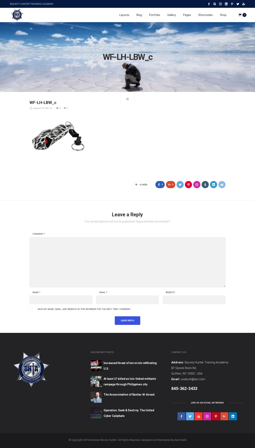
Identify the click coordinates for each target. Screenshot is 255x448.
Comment (38, 234)
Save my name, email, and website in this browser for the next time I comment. (84, 309)
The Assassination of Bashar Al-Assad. (129, 394)
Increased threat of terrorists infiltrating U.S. (130, 365)
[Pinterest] (232, 3)
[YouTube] (243, 3)
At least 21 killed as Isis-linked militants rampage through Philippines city (130, 381)
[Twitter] (238, 3)
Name (36, 293)
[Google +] (215, 3)
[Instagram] (220, 3)
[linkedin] (233, 416)
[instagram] (207, 416)
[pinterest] (216, 416)
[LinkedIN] (226, 3)
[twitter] (190, 416)
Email (103, 293)
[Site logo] (17, 15)
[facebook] (181, 416)
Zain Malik (181, 439)
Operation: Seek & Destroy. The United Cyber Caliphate (129, 413)
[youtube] (199, 416)
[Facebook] (209, 3)
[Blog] (127, 99)
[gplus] (224, 416)
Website (170, 293)
